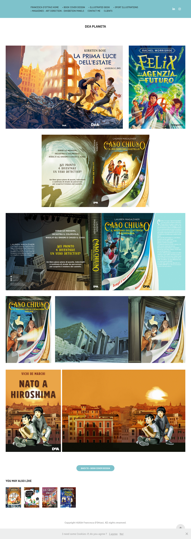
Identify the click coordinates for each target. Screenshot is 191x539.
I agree (113, 534)
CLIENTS (108, 10)
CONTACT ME (94, 10)
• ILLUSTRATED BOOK (99, 7)
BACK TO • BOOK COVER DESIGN (95, 468)
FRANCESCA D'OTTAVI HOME (45, 7)
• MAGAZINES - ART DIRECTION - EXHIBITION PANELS (57, 10)
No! (122, 534)
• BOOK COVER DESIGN (73, 7)
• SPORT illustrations (125, 7)
